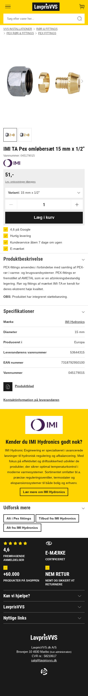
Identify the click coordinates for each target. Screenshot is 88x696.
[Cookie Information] (44, 672)
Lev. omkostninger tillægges (20, 181)
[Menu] (7, 6)
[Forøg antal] (77, 204)
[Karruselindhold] (44, 81)
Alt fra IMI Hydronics (22, 527)
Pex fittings (47, 33)
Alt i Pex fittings (19, 518)
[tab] (10, 135)
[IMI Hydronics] (11, 163)
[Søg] (79, 18)
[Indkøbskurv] (82, 6)
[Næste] (82, 81)
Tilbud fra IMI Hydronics (57, 518)
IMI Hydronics (75, 322)
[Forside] (46, 6)
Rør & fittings (47, 29)
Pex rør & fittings (20, 33)
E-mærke (55, 555)
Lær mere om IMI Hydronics (44, 492)
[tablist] (44, 135)
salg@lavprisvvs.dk (44, 660)
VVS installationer (17, 29)
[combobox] (44, 193)
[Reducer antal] (11, 204)
